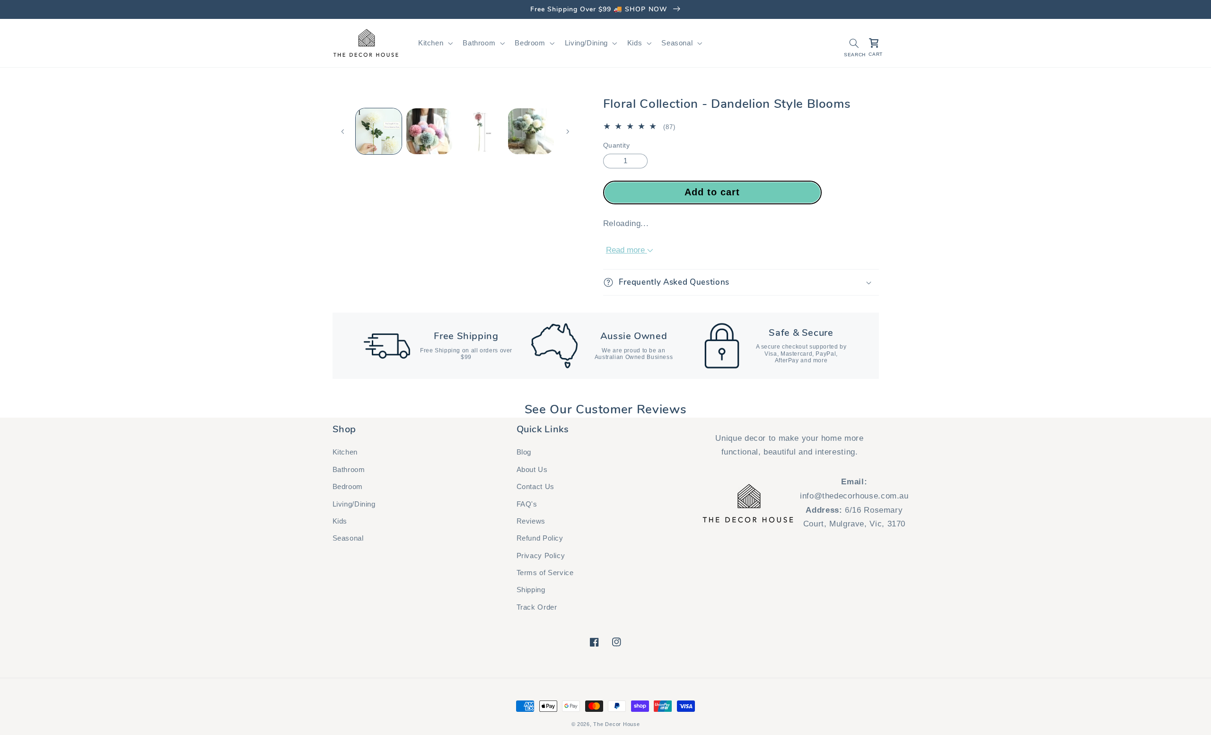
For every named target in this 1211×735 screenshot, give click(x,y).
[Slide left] (343, 131)
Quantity (616, 145)
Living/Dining (354, 504)
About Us (532, 469)
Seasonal (348, 538)
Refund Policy (540, 538)
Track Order (537, 607)
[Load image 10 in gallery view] (531, 131)
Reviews (531, 521)
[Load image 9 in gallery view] (480, 131)
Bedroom (348, 486)
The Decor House (616, 724)
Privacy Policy (541, 556)
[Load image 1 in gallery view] (379, 131)
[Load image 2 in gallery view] (429, 131)
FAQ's (527, 504)
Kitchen (345, 452)
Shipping (531, 590)
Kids (340, 521)
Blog (524, 452)
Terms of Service (545, 573)
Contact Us (535, 486)
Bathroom (349, 469)
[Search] (854, 43)
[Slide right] (567, 131)
